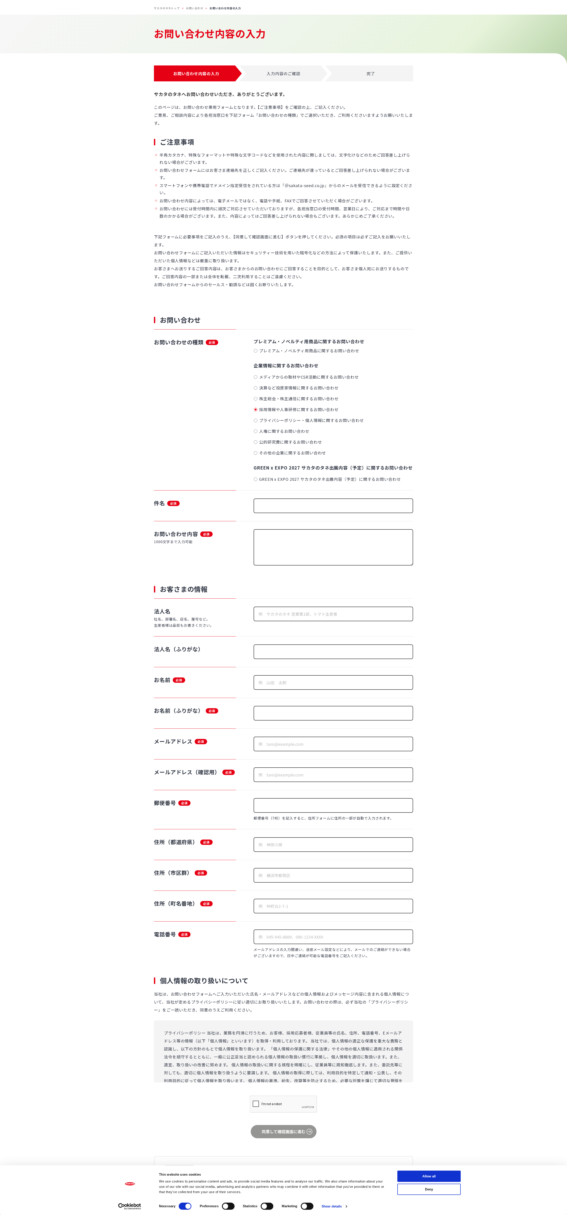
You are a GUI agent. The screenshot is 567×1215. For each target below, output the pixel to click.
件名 (159, 503)
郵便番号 (165, 803)
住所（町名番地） (176, 903)
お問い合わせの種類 (179, 342)
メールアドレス (173, 741)
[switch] (228, 1206)
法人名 (162, 611)
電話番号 (165, 934)
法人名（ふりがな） (179, 649)
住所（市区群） (173, 872)
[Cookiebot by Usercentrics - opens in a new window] (129, 1206)
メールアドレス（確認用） (187, 772)
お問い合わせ (194, 8)
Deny (429, 1189)
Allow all (429, 1176)
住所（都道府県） (176, 842)
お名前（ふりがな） (179, 710)
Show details (332, 1206)
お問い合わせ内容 (176, 534)
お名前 (162, 680)
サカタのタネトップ (167, 8)
